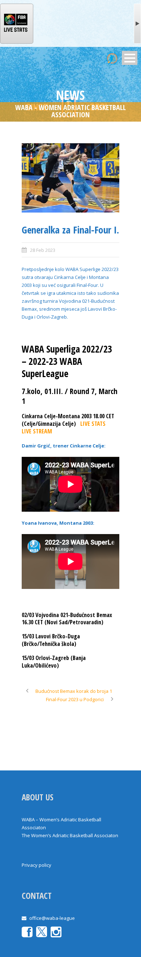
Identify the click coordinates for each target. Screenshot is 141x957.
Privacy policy (36, 865)
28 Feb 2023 (42, 250)
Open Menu (129, 58)
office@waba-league (52, 918)
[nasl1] (70, 178)
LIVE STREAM (37, 431)
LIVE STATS (93, 424)
